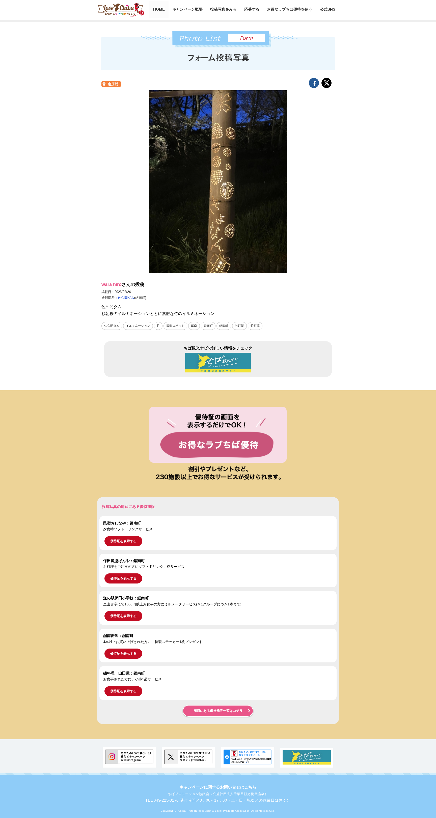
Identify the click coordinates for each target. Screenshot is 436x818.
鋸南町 (208, 325)
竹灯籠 (255, 325)
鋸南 (194, 325)
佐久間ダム (126, 298)
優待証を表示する (123, 541)
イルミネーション (138, 325)
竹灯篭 (239, 325)
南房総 (113, 84)
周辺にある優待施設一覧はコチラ (218, 711)
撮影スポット (175, 325)
